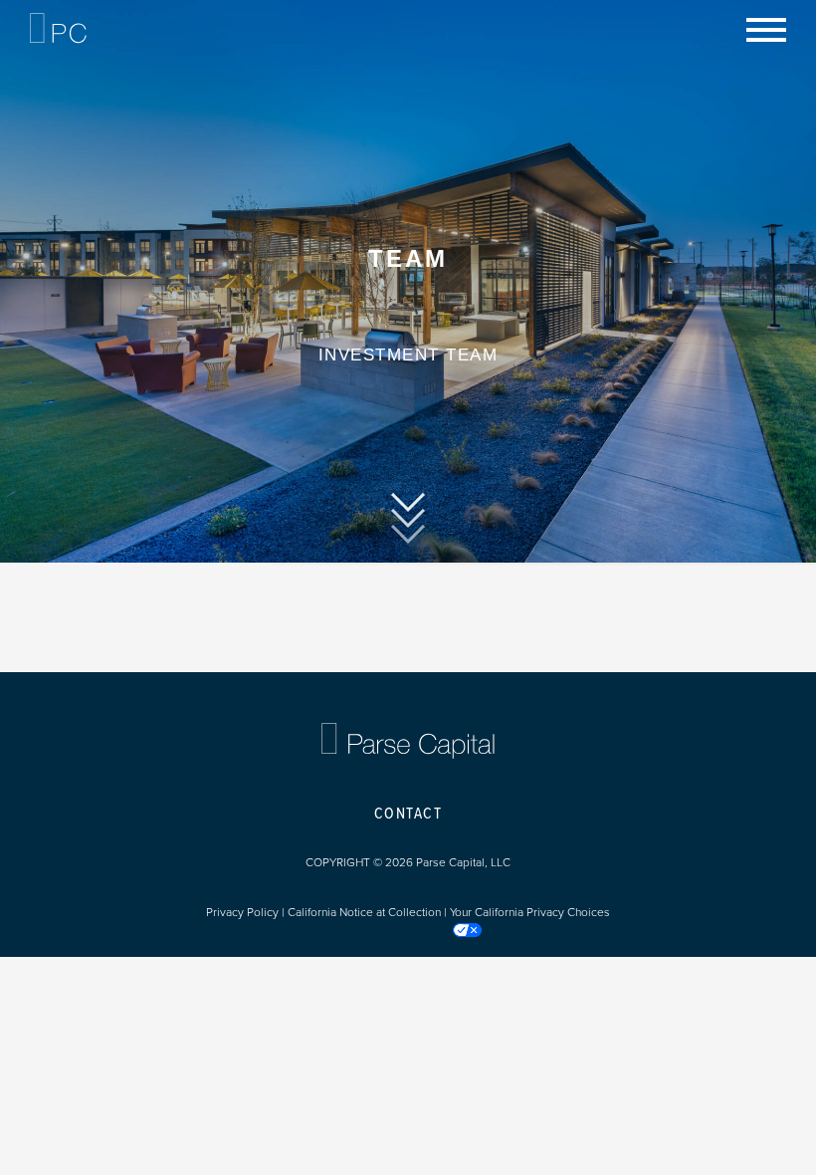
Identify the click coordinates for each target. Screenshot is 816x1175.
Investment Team (408, 355)
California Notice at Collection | (369, 912)
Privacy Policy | (247, 912)
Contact (408, 814)
